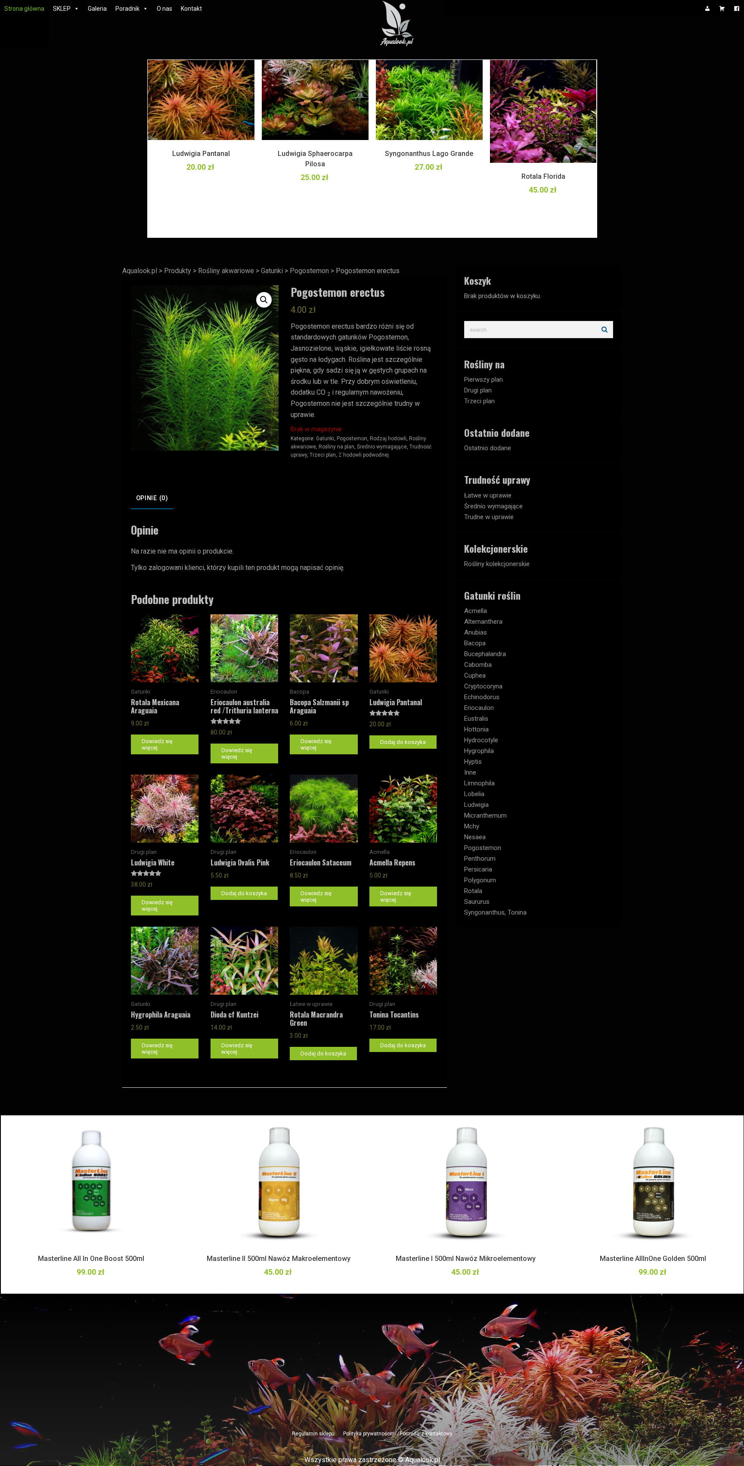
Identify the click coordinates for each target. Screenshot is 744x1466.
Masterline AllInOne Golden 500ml (653, 1258)
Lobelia (474, 794)
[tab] (152, 499)
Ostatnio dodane (487, 448)
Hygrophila (479, 751)
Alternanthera (483, 622)
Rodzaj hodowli (388, 439)
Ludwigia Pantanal (201, 153)
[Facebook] (736, 8)
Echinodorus (481, 697)
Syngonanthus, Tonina (495, 912)
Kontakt (191, 8)
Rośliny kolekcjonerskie (497, 564)
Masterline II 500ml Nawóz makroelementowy (278, 1258)
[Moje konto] (707, 8)
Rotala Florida (543, 176)
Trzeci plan (323, 455)
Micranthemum (485, 815)
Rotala (473, 891)
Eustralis (476, 718)
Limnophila (479, 783)
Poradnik (127, 8)
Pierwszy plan (483, 379)
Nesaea (475, 837)
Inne (470, 772)
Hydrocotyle (481, 740)
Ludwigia (476, 805)
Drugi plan (478, 390)
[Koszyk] (722, 8)
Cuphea (475, 675)
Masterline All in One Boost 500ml (91, 1258)
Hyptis (473, 762)
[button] (264, 300)
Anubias (475, 632)
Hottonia (476, 729)
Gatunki (325, 439)
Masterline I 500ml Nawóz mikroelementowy (466, 1258)
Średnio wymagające (382, 447)
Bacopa (475, 643)
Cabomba (478, 665)
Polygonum (480, 880)
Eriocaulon (479, 708)
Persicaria (478, 869)
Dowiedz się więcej (157, 744)
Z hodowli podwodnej (363, 455)
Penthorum (480, 858)
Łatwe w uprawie (488, 495)
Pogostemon (352, 439)
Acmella (475, 611)
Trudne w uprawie (489, 517)
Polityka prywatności (367, 1434)
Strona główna (24, 8)
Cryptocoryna (483, 686)
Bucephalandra (485, 654)
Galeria (97, 8)
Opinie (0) (152, 498)
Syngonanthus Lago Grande (429, 153)
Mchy (471, 826)
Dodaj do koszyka (403, 742)
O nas (164, 8)
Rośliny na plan (336, 447)
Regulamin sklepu (313, 1434)
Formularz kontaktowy (426, 1434)
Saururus (477, 902)
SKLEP (62, 8)
